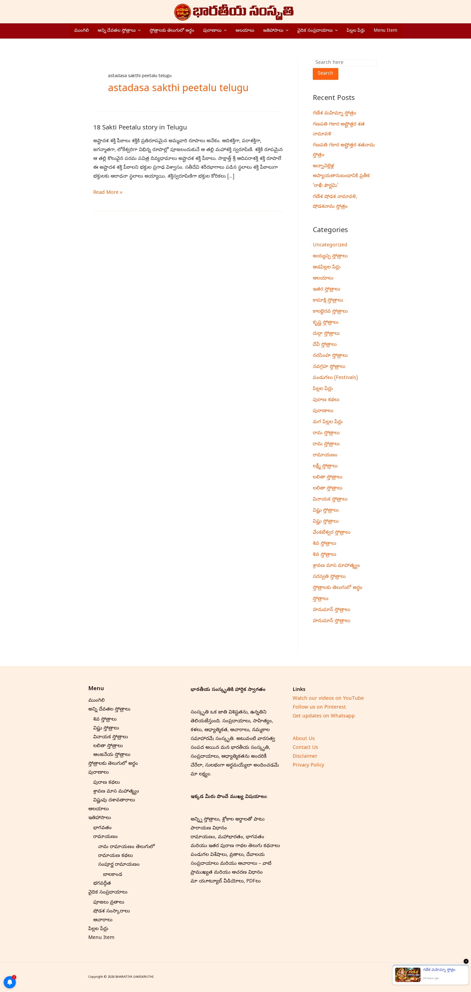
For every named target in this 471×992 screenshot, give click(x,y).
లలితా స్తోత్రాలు (327, 477)
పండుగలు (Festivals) (335, 378)
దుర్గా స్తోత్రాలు (326, 334)
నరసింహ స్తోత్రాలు (330, 356)
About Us (304, 739)
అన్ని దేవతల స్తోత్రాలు (117, 31)
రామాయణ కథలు (115, 856)
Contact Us (305, 748)
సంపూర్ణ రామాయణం (119, 865)
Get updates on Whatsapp (324, 716)
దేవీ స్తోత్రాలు (325, 345)
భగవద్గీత (102, 883)
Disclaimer (305, 757)
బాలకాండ (112, 875)
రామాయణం (325, 455)
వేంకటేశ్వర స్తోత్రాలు (331, 533)
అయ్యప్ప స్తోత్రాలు (330, 256)
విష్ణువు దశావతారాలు (114, 800)
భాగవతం (102, 828)
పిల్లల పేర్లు (356, 31)
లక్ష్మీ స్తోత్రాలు (325, 466)
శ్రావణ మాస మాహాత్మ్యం (336, 566)
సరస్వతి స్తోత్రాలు (329, 577)
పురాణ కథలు (326, 400)
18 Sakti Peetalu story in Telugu (140, 128)
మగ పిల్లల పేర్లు (327, 422)
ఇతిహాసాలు (273, 31)
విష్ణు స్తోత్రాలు (326, 510)
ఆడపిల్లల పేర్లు (326, 267)
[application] (138, 31)
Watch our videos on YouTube (328, 699)
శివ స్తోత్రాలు (324, 544)
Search (325, 73)
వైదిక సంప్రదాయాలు (315, 31)
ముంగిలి (81, 31)
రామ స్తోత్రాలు (326, 433)
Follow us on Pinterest (319, 707)
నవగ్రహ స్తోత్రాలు (329, 367)
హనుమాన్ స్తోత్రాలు (331, 610)
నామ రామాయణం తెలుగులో (126, 847)
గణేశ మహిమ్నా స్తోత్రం (334, 113)
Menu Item (385, 31)
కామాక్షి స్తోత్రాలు (328, 300)
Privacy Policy (308, 765)
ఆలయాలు (245, 31)
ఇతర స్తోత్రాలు (326, 289)
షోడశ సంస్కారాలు (111, 911)
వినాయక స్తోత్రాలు (330, 499)
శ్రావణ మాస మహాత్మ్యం (116, 791)
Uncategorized (330, 245)
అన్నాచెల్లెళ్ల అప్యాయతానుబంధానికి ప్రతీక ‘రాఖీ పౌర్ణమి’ (341, 176)
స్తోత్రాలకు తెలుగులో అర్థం (172, 31)
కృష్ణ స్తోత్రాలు (325, 323)
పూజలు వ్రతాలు (108, 902)
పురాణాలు (212, 31)
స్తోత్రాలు (320, 599)
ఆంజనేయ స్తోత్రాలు (111, 755)
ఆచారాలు (102, 920)
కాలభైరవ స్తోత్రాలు (330, 311)
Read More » (107, 192)
